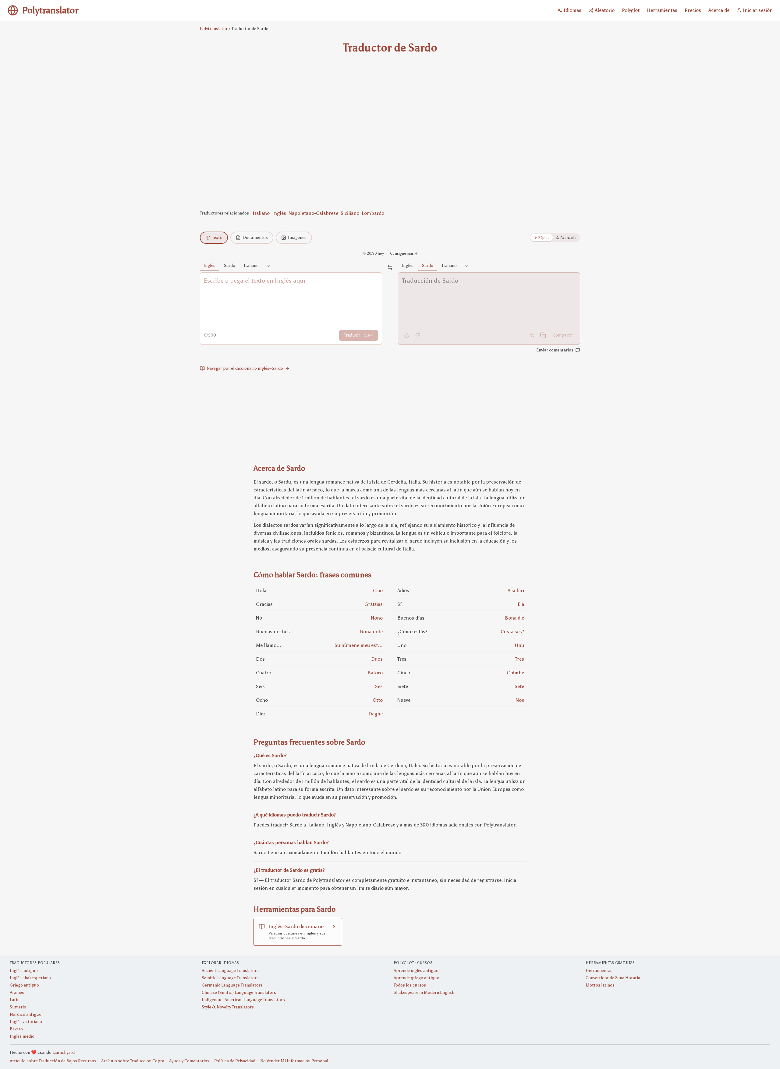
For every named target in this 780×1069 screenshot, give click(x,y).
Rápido (544, 238)
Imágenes (297, 237)
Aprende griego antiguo (416, 977)
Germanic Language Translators (232, 985)
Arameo (17, 992)
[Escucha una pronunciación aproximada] (532, 335)
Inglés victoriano (26, 1021)
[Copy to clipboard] (542, 335)
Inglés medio (22, 1036)
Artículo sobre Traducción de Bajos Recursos (53, 1061)
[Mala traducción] (418, 335)
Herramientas (599, 970)
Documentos (255, 237)
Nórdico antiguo (25, 1014)
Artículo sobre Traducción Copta (132, 1061)
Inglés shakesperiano (30, 977)
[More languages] (268, 266)
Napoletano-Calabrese (313, 213)
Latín (15, 999)
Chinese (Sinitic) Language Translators (239, 992)
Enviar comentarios (554, 350)
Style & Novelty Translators (228, 1007)
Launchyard (63, 1052)
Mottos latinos (600, 985)
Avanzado (568, 238)
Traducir (358, 335)
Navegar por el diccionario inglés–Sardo (245, 368)
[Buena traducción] (407, 335)
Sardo (229, 265)
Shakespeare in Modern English (424, 992)
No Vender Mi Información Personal (294, 1061)
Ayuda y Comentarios (189, 1061)
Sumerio (18, 1007)
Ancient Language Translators (230, 970)
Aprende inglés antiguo (416, 970)
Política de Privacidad (234, 1061)
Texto (217, 237)
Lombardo (373, 213)
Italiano (261, 213)
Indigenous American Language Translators (243, 999)
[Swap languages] (390, 267)
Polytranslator (214, 28)
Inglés (279, 213)
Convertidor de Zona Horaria (613, 977)
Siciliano (350, 213)
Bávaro (16, 1029)
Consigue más (402, 253)
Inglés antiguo (24, 970)
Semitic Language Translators (230, 977)
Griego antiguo (24, 985)
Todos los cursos (410, 985)
